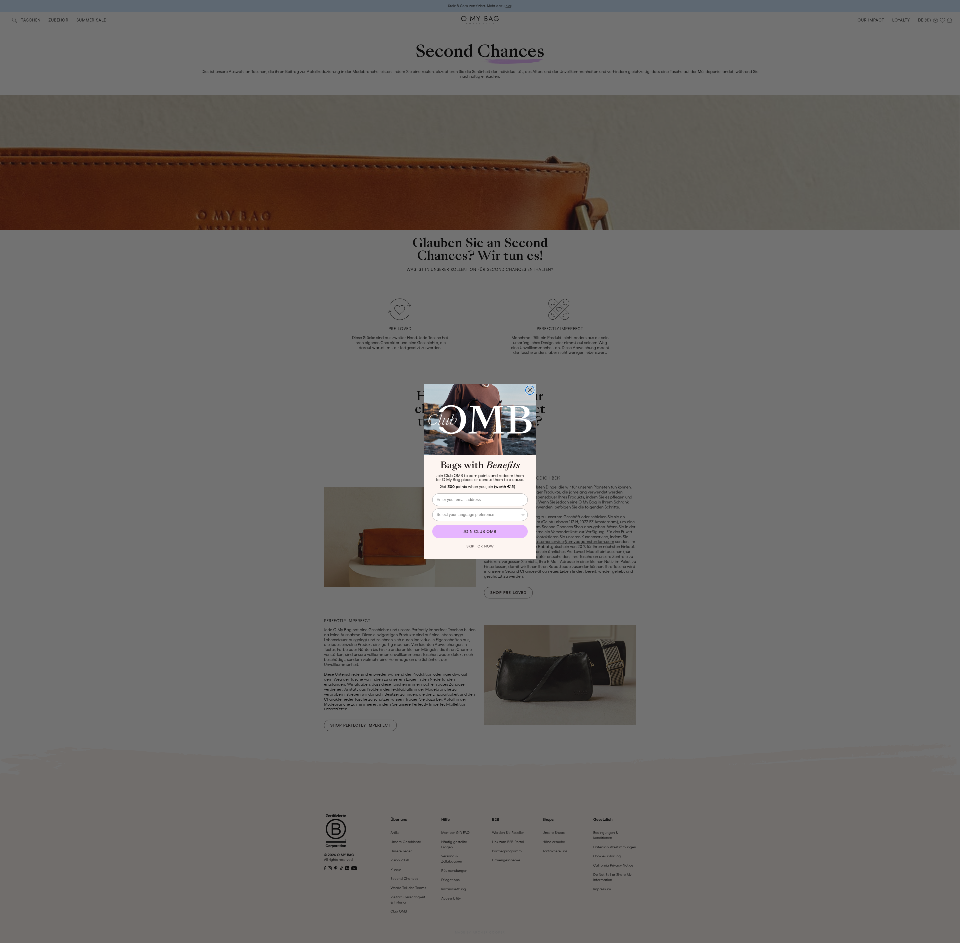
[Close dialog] (530, 390)
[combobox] (478, 515)
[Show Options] (523, 515)
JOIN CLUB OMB (480, 531)
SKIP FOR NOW (480, 546)
